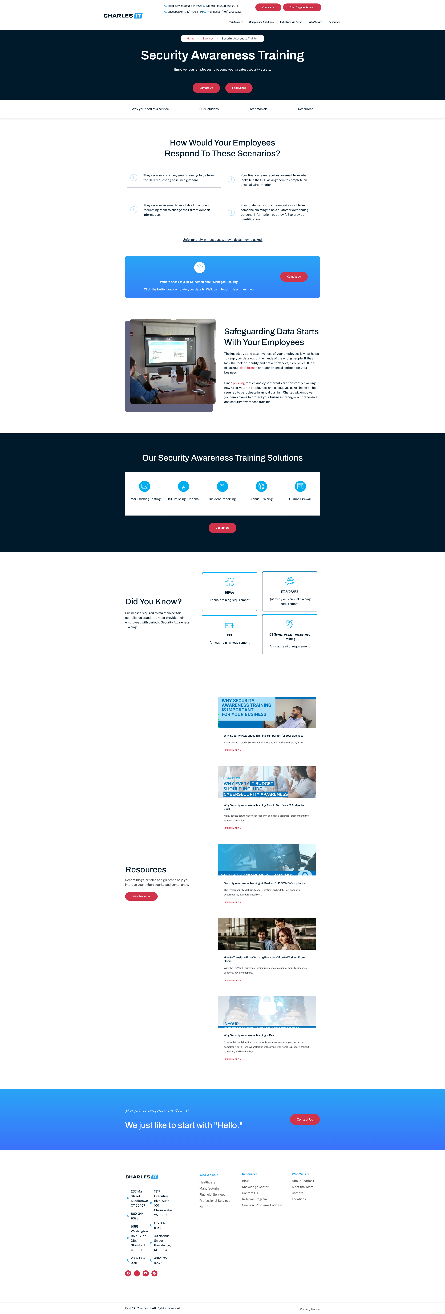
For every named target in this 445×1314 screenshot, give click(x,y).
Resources (305, 109)
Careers (297, 1193)
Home (191, 38)
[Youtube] (146, 1273)
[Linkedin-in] (137, 1273)
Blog (245, 1181)
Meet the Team (302, 1187)
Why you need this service (150, 109)
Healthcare (207, 1182)
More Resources (141, 896)
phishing (239, 383)
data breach (248, 368)
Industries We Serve (291, 22)
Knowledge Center (255, 1187)
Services (208, 38)
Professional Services (214, 1200)
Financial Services (212, 1194)
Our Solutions (209, 109)
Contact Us (250, 1193)
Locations (299, 1199)
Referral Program (254, 1199)
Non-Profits (207, 1206)
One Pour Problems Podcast (262, 1205)
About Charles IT (304, 1181)
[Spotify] (154, 1273)
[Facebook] (128, 1273)
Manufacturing (210, 1188)
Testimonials (258, 109)
